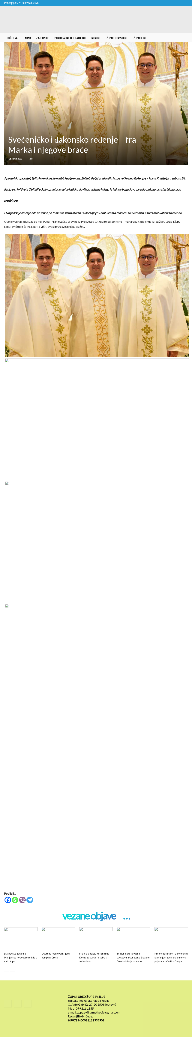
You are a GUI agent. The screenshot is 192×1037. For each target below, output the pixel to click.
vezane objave (89, 916)
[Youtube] (185, 2)
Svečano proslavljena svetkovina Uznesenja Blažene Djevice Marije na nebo (133, 957)
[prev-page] (6, 969)
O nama (27, 38)
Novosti (96, 38)
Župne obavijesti (117, 38)
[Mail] (179, 2)
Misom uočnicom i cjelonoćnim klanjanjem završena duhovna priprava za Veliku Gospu (171, 957)
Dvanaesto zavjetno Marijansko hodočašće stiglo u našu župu (20, 957)
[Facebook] (173, 2)
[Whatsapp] (15, 900)
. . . (126, 916)
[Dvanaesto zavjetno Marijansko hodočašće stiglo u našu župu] (21, 938)
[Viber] (22, 900)
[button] (183, 38)
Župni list (140, 38)
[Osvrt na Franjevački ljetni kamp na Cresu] (58, 938)
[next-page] (12, 969)
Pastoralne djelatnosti (70, 38)
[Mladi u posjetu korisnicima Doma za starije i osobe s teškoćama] (96, 938)
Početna (12, 38)
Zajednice (42, 38)
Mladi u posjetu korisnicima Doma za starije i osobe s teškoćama (94, 957)
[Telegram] (29, 900)
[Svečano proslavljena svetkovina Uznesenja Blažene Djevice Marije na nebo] (133, 938)
